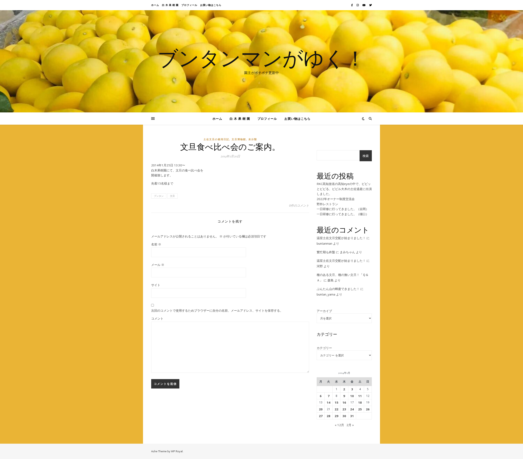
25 (360, 409)
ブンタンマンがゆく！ (261, 57)
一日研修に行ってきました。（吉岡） (343, 209)
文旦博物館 (239, 139)
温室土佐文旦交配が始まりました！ (341, 238)
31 (352, 416)
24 (352, 409)
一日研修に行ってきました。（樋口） (343, 214)
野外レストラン (327, 204)
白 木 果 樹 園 (170, 5)
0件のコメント (299, 205)
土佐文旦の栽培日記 (216, 139)
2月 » (350, 425)
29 (336, 416)
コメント (157, 318)
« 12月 (339, 425)
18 (360, 402)
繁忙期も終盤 (326, 252)
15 (336, 402)
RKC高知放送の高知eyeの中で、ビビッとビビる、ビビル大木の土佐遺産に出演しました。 (344, 189)
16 (344, 402)
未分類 (252, 139)
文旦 (172, 196)
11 (360, 396)
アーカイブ (324, 311)
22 (336, 409)
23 (344, 409)
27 (321, 416)
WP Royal (177, 451)
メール (157, 265)
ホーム (155, 5)
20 (321, 409)
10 (352, 396)
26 (368, 409)
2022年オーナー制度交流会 (336, 199)
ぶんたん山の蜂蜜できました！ (338, 289)
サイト (155, 285)
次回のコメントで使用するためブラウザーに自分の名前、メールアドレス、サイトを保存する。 (217, 310)
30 (344, 416)
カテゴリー (324, 348)
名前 (156, 244)
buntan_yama (326, 294)
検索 (366, 156)
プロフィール (189, 5)
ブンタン (159, 196)
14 (328, 402)
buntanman (324, 243)
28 (328, 416)
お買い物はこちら (210, 5)
